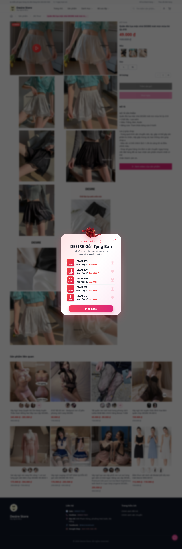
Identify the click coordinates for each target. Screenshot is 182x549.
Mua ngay (91, 308)
